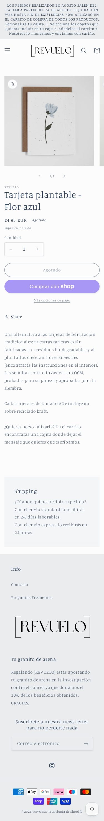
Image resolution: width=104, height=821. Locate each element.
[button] (7, 50)
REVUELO (40, 812)
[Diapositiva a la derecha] (65, 176)
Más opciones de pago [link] (52, 300)
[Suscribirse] (86, 744)
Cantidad (12, 237)
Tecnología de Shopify (65, 812)
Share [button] (16, 316)
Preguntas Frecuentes (32, 597)
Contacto (19, 584)
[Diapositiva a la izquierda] (39, 176)
